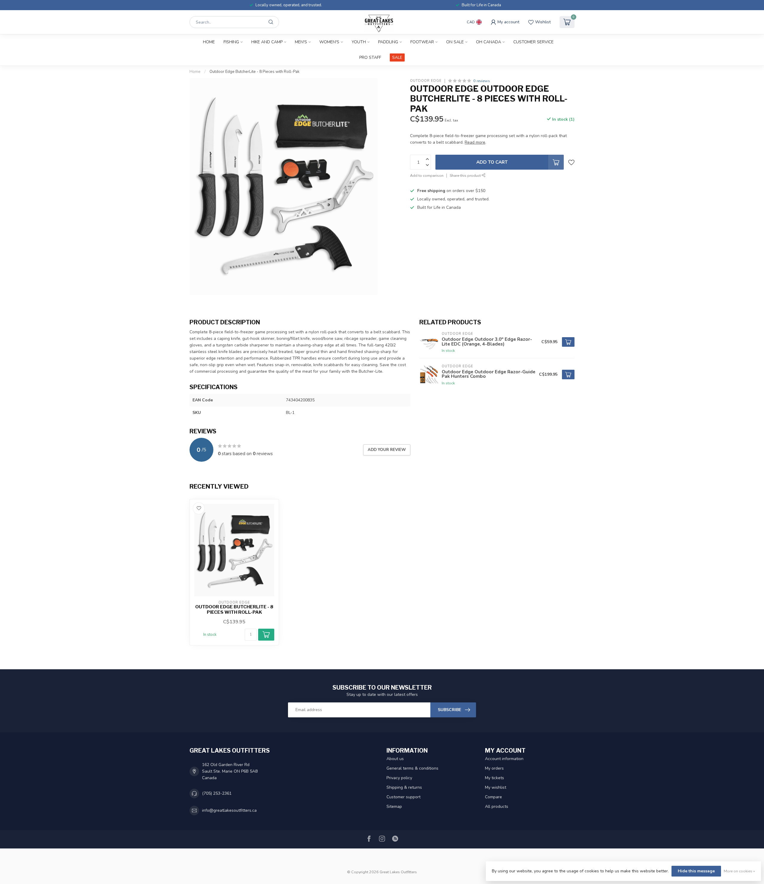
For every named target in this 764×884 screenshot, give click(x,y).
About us (395, 759)
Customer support (403, 797)
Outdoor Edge (426, 80)
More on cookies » (739, 871)
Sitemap (394, 806)
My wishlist (495, 787)
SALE (397, 57)
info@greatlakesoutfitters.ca (229, 810)
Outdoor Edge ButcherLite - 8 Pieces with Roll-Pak (255, 71)
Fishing (231, 42)
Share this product (466, 175)
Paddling (388, 42)
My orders (494, 768)
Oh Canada (488, 42)
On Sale (455, 42)
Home (209, 42)
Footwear (422, 42)
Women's (329, 42)
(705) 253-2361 (217, 793)
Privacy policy (399, 778)
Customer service (533, 42)
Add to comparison (426, 175)
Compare (493, 797)
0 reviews (481, 80)
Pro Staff (370, 57)
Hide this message (696, 871)
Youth (359, 42)
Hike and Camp (267, 42)
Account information (504, 759)
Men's (301, 42)
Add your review (387, 449)
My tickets (494, 778)
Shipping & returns (404, 787)
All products (496, 806)
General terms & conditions (412, 768)
